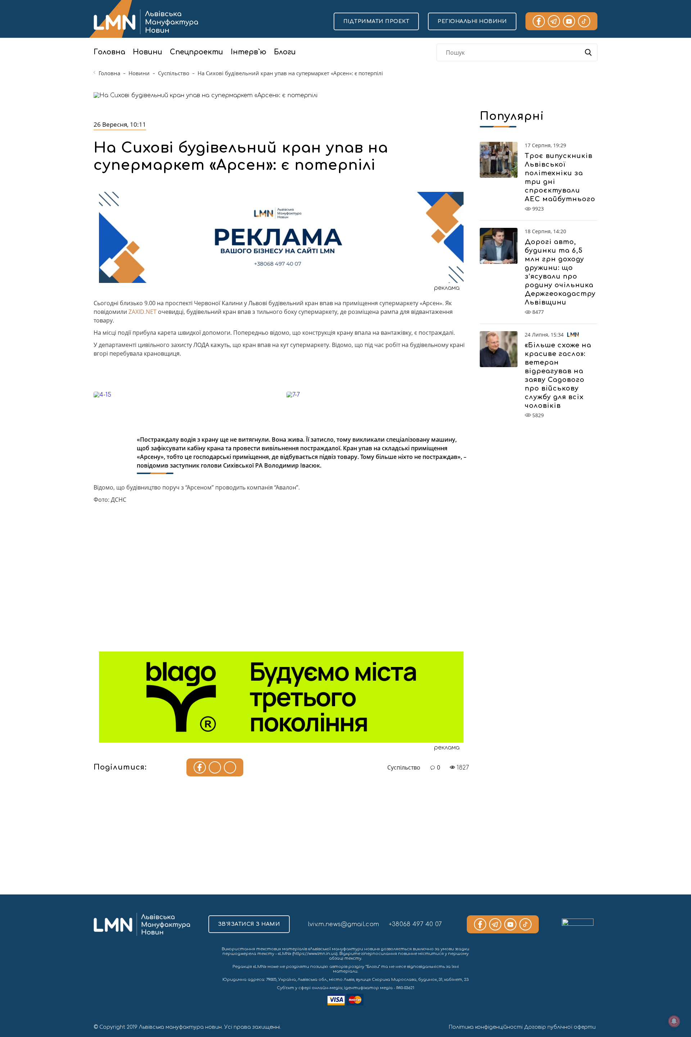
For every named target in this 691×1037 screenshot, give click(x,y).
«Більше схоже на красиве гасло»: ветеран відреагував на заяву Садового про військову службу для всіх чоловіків (558, 375)
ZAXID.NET (142, 312)
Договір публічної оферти (560, 1027)
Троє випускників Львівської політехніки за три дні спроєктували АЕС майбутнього (560, 177)
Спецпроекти (196, 52)
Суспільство (173, 73)
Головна (109, 52)
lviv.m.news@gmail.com (343, 924)
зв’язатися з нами (249, 924)
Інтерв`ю (248, 52)
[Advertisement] (281, 581)
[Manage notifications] (674, 1021)
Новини (147, 52)
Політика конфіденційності (486, 1027)
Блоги (285, 52)
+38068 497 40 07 (415, 924)
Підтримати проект (376, 21)
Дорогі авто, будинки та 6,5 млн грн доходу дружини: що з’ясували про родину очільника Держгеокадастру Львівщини (560, 272)
